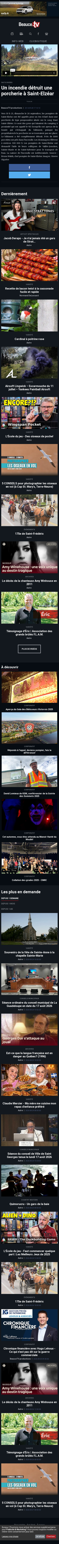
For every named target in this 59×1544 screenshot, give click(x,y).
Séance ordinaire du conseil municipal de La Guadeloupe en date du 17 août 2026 (29, 1004)
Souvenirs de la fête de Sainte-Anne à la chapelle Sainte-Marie (29, 954)
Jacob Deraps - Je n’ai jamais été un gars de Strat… (29, 240)
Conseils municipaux (29, 998)
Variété (29, 284)
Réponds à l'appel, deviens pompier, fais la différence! (29, 751)
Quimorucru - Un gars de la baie (29, 1204)
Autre (29, 245)
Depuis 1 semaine (9, 898)
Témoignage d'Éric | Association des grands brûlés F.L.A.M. (29, 632)
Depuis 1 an (7, 909)
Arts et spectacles (29, 234)
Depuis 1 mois (8, 904)
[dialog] (29, 1532)
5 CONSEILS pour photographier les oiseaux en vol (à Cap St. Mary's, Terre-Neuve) (29, 485)
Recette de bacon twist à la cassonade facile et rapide (29, 290)
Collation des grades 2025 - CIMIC (29, 880)
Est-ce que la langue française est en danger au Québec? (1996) (29, 1054)
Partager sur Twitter (29, 174)
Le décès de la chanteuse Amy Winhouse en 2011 (29, 582)
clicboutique (38, 41)
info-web (17, 41)
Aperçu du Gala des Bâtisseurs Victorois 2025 (29, 709)
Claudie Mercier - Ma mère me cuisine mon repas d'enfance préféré (29, 1105)
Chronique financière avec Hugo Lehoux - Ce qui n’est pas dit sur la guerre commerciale (29, 1352)
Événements (29, 530)
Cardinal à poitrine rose (29, 339)
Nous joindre (46, 34)
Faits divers (6, 82)
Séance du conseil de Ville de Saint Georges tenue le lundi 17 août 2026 (29, 1155)
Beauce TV (29, 24)
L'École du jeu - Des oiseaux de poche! (29, 436)
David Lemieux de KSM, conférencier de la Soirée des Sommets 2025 (29, 794)
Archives (29, 577)
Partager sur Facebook (29, 167)
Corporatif (29, 706)
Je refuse (40, 1536)
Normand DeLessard (29, 295)
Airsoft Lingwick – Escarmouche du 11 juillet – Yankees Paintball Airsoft (29, 387)
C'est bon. (51, 1536)
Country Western (29, 1200)
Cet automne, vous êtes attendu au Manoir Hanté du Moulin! (29, 838)
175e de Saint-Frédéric (29, 533)
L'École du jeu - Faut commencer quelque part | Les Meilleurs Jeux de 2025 (29, 1252)
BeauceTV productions (11, 108)
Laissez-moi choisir (10, 1536)
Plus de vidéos (29, 649)
